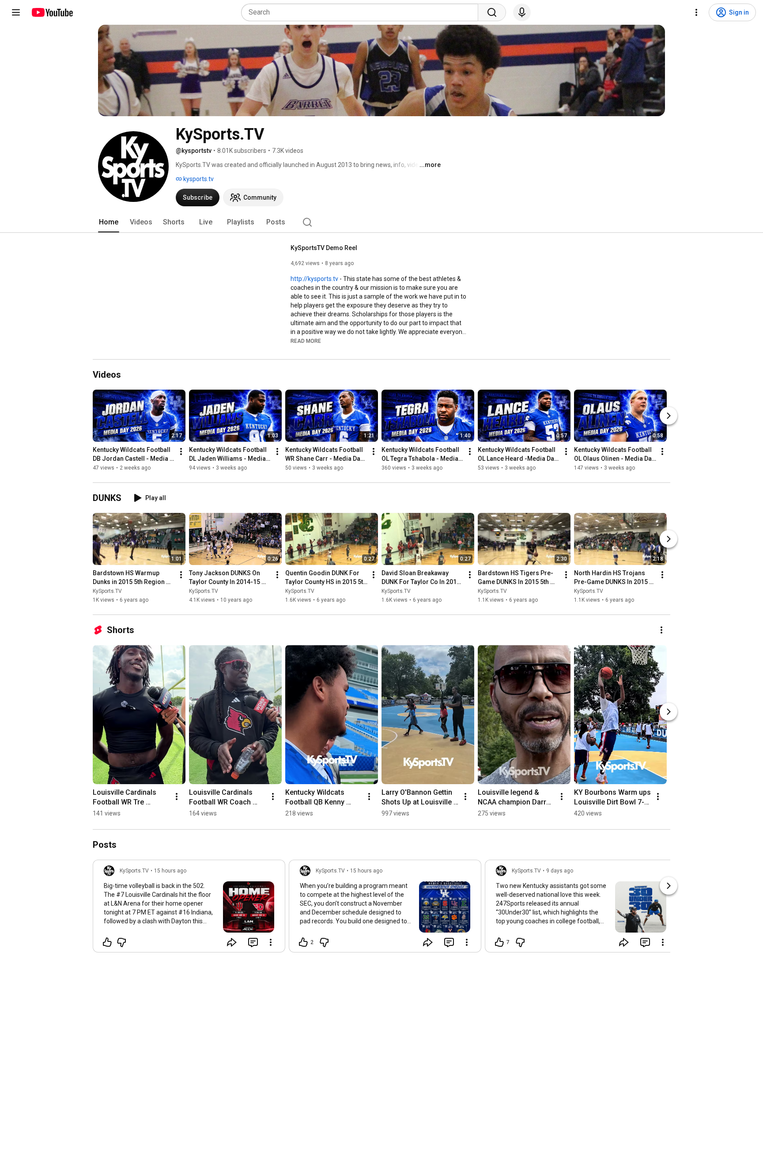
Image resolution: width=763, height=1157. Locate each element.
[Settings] (696, 12)
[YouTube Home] (52, 12)
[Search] (492, 12)
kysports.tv (198, 178)
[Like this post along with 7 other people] (499, 942)
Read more (306, 341)
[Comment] (253, 942)
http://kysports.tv (314, 278)
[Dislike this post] (121, 942)
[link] (189, 908)
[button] (306, 340)
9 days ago (559, 871)
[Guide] (16, 12)
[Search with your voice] (522, 12)
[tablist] (381, 222)
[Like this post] (107, 942)
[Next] (668, 416)
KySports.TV (107, 591)
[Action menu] (271, 942)
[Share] (232, 942)
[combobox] (362, 12)
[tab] (108, 222)
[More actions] (181, 451)
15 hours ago (170, 871)
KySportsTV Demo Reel (324, 247)
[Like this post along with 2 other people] (303, 942)
